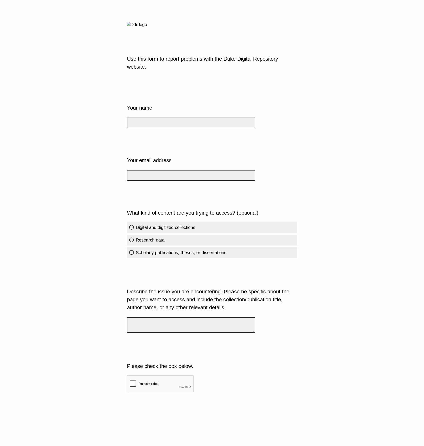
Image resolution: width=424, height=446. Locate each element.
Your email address (149, 160)
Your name (139, 108)
